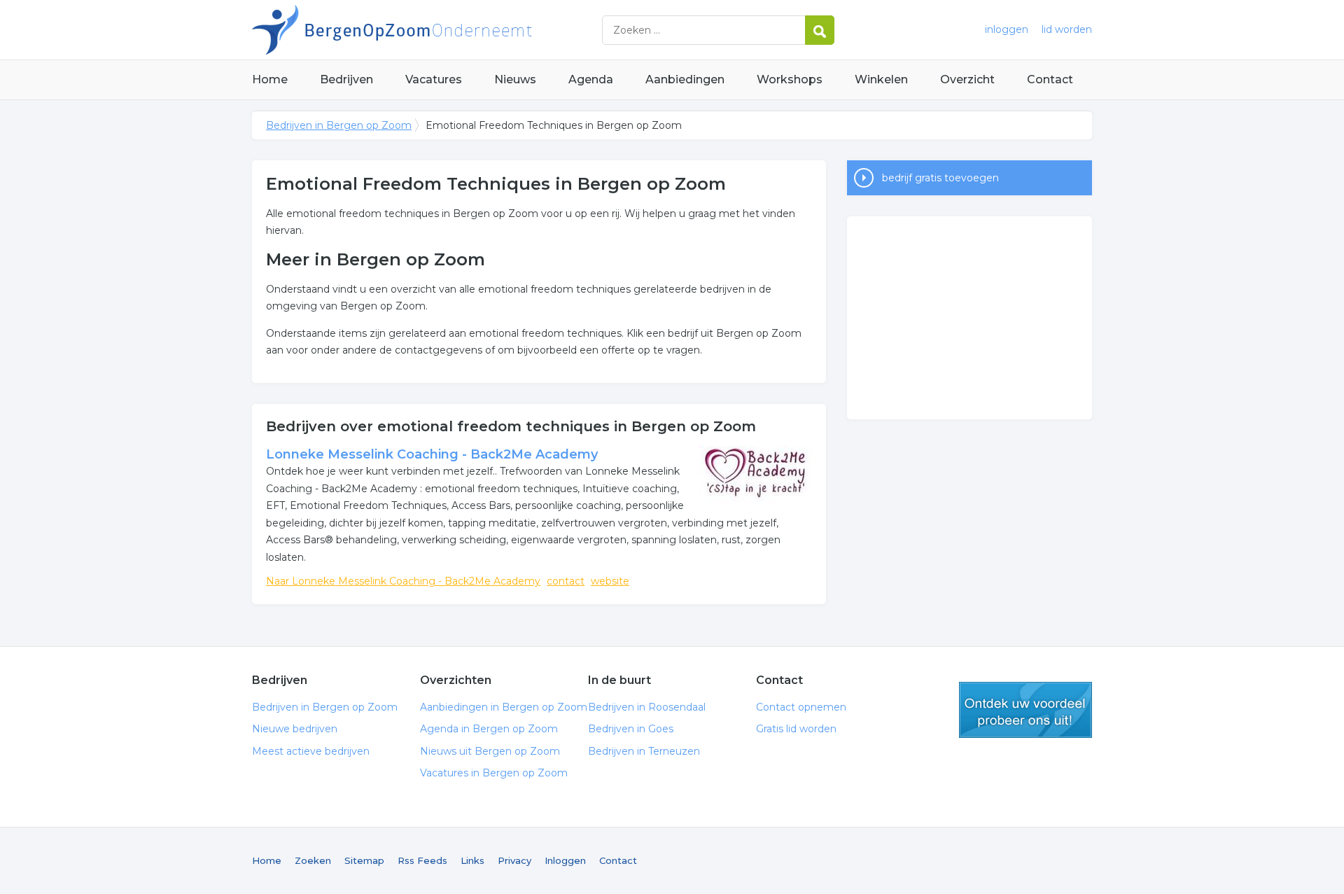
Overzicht (967, 79)
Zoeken (313, 860)
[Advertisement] (969, 317)
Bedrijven (346, 79)
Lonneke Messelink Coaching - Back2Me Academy (432, 454)
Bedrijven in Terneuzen (644, 751)
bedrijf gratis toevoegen (940, 178)
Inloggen (565, 860)
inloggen (1006, 29)
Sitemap (364, 860)
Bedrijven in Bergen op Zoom (427, 30)
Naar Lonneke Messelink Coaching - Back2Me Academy (403, 581)
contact (565, 581)
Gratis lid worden (796, 728)
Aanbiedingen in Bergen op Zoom (503, 707)
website (610, 581)
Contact (1050, 79)
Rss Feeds (422, 860)
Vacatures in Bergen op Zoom (494, 773)
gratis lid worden (1025, 710)
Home (270, 79)
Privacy (514, 860)
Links (472, 860)
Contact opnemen (801, 707)
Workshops (789, 79)
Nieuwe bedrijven (294, 728)
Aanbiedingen (684, 79)
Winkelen (881, 79)
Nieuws (515, 79)
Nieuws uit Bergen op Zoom (490, 751)
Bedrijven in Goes (630, 728)
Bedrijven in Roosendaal (647, 707)
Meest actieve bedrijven (311, 751)
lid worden (1067, 29)
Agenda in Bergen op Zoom (489, 728)
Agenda (590, 79)
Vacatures (433, 79)
